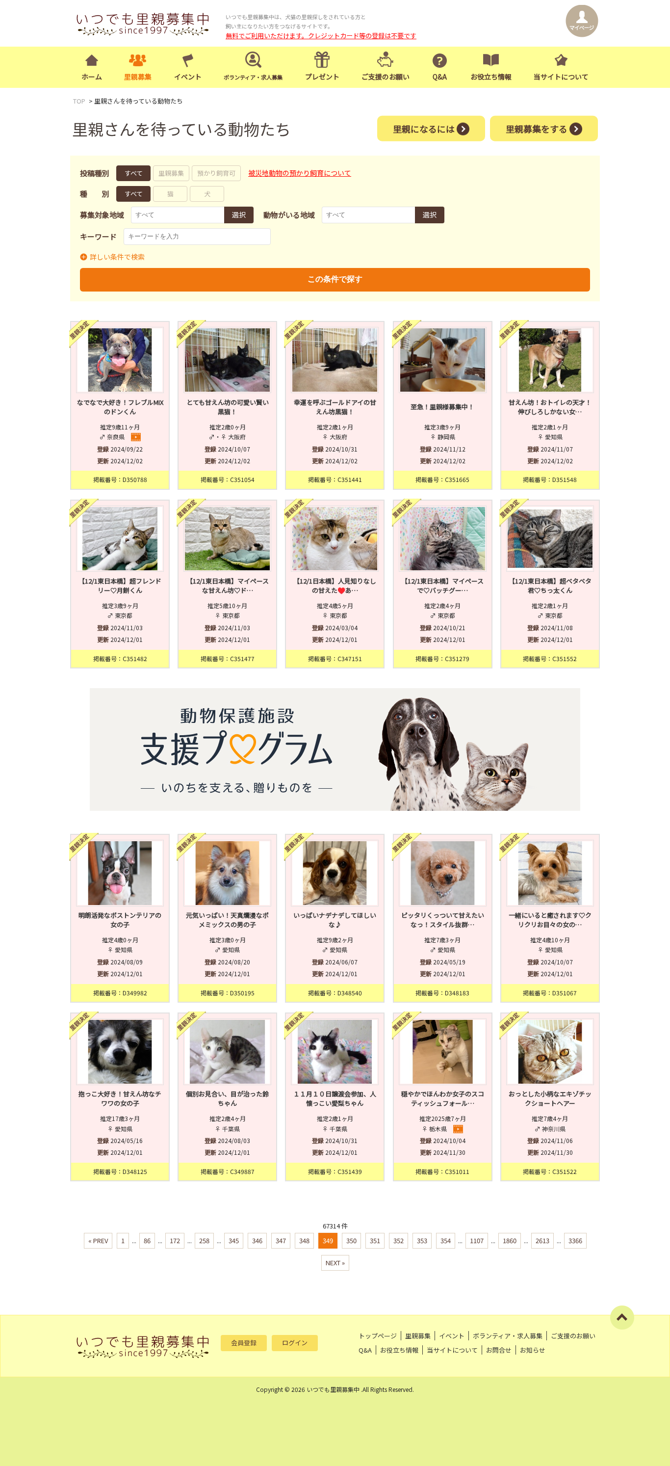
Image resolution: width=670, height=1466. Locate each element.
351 (375, 1240)
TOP (79, 101)
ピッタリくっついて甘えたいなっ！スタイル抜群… (442, 920)
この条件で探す (335, 279)
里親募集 (138, 76)
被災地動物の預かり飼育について (299, 173)
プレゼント (322, 76)
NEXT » (335, 1262)
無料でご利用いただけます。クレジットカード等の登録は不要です (321, 35)
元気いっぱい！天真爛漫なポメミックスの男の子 (227, 920)
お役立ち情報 (491, 76)
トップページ (378, 1335)
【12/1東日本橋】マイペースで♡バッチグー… (442, 585)
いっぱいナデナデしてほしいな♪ (334, 920)
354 (445, 1240)
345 (234, 1240)
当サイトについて (561, 76)
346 (257, 1240)
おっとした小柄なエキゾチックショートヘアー (550, 1098)
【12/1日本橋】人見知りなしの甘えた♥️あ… (334, 585)
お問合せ (499, 1350)
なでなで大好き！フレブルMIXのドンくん (120, 407)
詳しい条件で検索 (117, 257)
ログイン (295, 1342)
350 (351, 1240)
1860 (509, 1240)
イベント (188, 76)
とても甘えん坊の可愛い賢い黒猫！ (227, 407)
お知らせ (532, 1350)
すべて (134, 173)
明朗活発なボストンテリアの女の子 (119, 920)
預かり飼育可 (216, 173)
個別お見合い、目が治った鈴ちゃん (227, 1098)
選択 (239, 214)
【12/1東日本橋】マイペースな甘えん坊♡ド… (227, 585)
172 (175, 1240)
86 (147, 1240)
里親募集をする (536, 128)
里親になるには (424, 128)
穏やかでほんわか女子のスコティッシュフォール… (442, 1098)
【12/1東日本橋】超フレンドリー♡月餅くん (119, 585)
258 (204, 1240)
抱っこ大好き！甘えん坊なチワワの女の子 (119, 1098)
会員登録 (244, 1342)
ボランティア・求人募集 (507, 1335)
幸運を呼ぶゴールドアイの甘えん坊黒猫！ (335, 407)
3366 (575, 1240)
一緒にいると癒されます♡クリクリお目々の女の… (550, 920)
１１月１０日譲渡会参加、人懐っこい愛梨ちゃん (334, 1098)
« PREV (98, 1240)
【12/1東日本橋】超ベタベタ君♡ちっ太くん (550, 585)
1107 (477, 1240)
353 (422, 1240)
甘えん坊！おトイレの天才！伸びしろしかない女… (550, 407)
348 (304, 1240)
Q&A (440, 76)
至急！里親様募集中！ (442, 406)
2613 (542, 1240)
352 (398, 1240)
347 (281, 1240)
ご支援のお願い (385, 76)
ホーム (91, 76)
